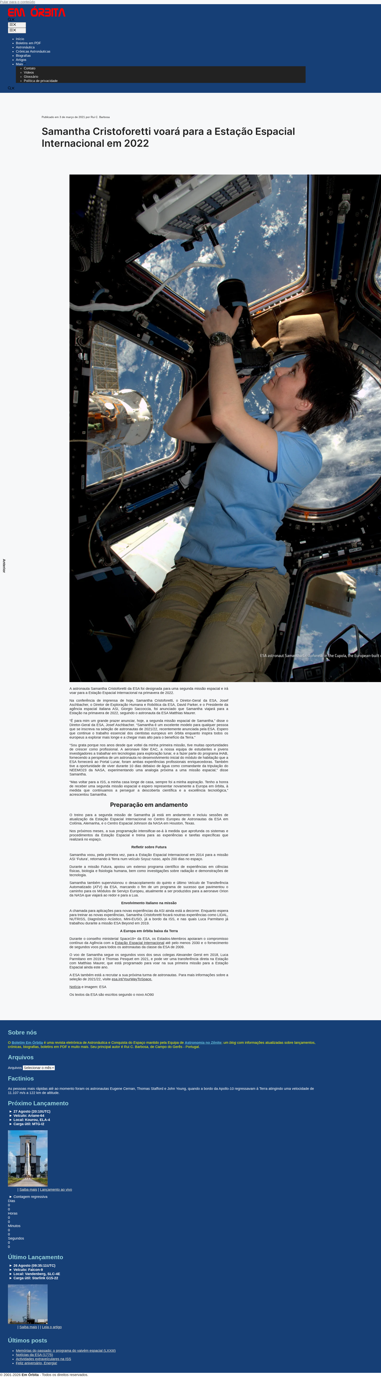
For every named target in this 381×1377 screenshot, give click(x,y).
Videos (29, 72)
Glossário (31, 77)
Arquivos (15, 1068)
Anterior (4, 566)
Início (20, 39)
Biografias (23, 56)
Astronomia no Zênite (203, 1043)
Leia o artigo (52, 1327)
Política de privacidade (41, 81)
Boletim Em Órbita (27, 1043)
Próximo (377, 568)
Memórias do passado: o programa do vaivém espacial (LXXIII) (66, 1351)
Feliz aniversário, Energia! (36, 1363)
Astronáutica (25, 47)
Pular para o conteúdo (17, 2)
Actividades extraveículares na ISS (43, 1359)
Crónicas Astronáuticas (33, 51)
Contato (29, 68)
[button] (11, 20)
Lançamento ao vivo (56, 1190)
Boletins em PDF (28, 43)
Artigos (21, 60)
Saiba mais (28, 1190)
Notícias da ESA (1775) (34, 1355)
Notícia (75, 987)
